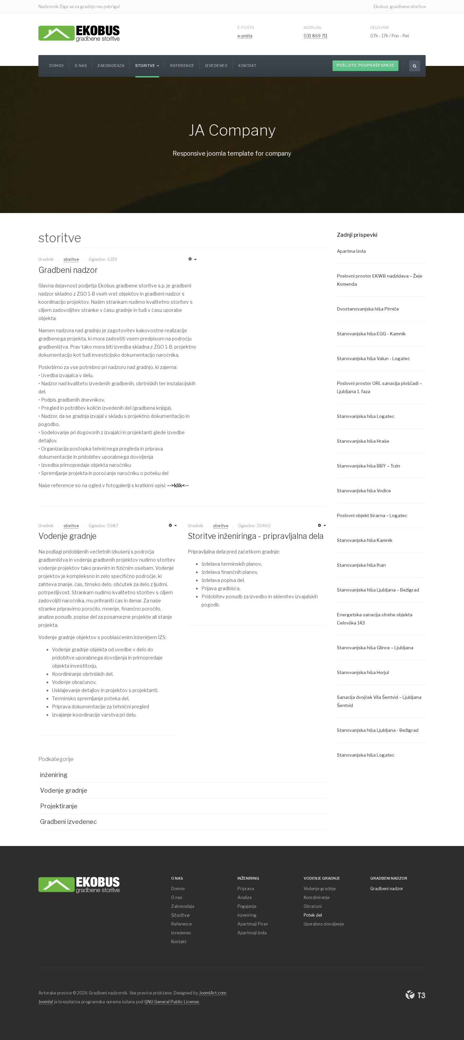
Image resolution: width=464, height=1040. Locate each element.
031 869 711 (315, 35)
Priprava (245, 888)
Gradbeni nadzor (68, 270)
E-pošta (245, 27)
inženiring (54, 774)
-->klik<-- (178, 485)
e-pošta (244, 35)
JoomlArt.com (212, 992)
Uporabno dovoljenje (324, 924)
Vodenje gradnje (67, 536)
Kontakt (247, 66)
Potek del (313, 915)
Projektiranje (58, 806)
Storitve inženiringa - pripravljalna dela (256, 536)
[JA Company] (79, 884)
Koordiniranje (316, 897)
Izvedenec (216, 66)
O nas (81, 66)
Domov (56, 66)
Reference (182, 66)
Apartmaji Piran (252, 924)
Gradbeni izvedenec (68, 821)
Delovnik (379, 27)
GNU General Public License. (172, 1001)
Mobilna (312, 27)
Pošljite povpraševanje (365, 65)
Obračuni (313, 906)
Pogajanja (246, 906)
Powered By (415, 995)
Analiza (244, 897)
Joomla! (45, 1001)
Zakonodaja (110, 66)
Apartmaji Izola (252, 932)
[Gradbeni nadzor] (79, 33)
